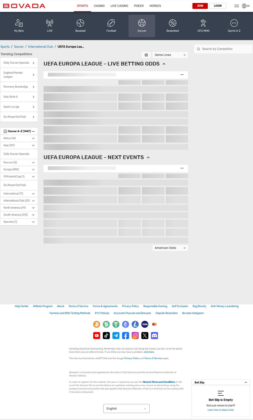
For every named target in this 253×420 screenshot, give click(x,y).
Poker (139, 6)
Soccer (19, 46)
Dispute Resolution (167, 313)
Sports (82, 6)
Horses (155, 6)
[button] (234, 26)
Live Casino (119, 6)
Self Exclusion (180, 306)
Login (218, 5)
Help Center (22, 306)
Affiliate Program (43, 306)
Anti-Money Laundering (225, 306)
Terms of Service (78, 306)
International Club (40, 46)
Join (200, 5)
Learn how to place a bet (221, 410)
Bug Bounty (199, 306)
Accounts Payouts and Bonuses (132, 313)
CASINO (99, 6)
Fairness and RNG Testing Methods (69, 313)
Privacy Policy (130, 306)
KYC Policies (102, 313)
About (60, 306)
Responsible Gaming (155, 306)
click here (149, 352)
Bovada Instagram (193, 313)
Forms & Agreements (105, 306)
